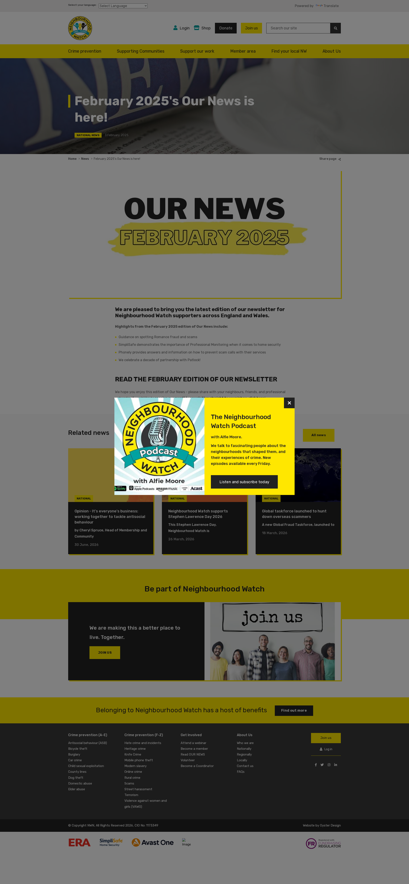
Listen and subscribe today (244, 482)
